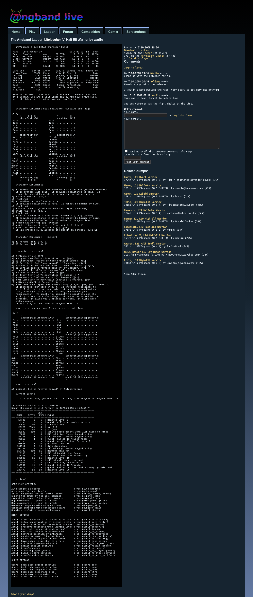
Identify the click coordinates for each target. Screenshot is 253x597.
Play (32, 31)
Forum (68, 31)
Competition (90, 31)
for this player (138, 58)
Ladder (49, 31)
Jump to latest (133, 67)
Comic (113, 31)
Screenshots (136, 31)
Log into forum (182, 115)
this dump (136, 50)
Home (15, 31)
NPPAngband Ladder (152, 55)
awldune (155, 81)
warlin (154, 73)
